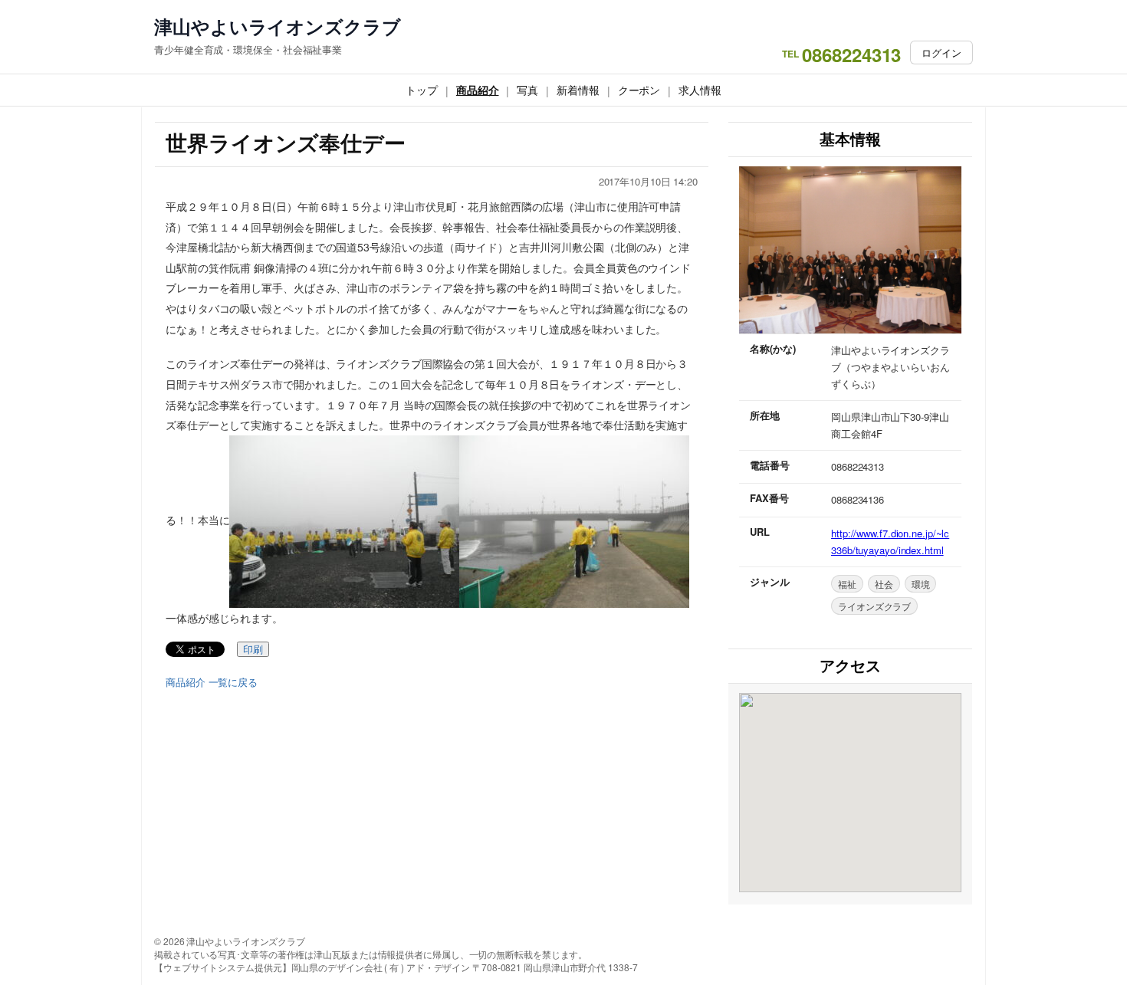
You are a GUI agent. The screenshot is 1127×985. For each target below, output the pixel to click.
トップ (422, 89)
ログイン (941, 52)
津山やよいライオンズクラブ (277, 26)
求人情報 (699, 89)
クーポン (639, 89)
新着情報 (578, 89)
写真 (527, 89)
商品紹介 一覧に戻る (212, 682)
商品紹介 (477, 89)
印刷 (253, 649)
